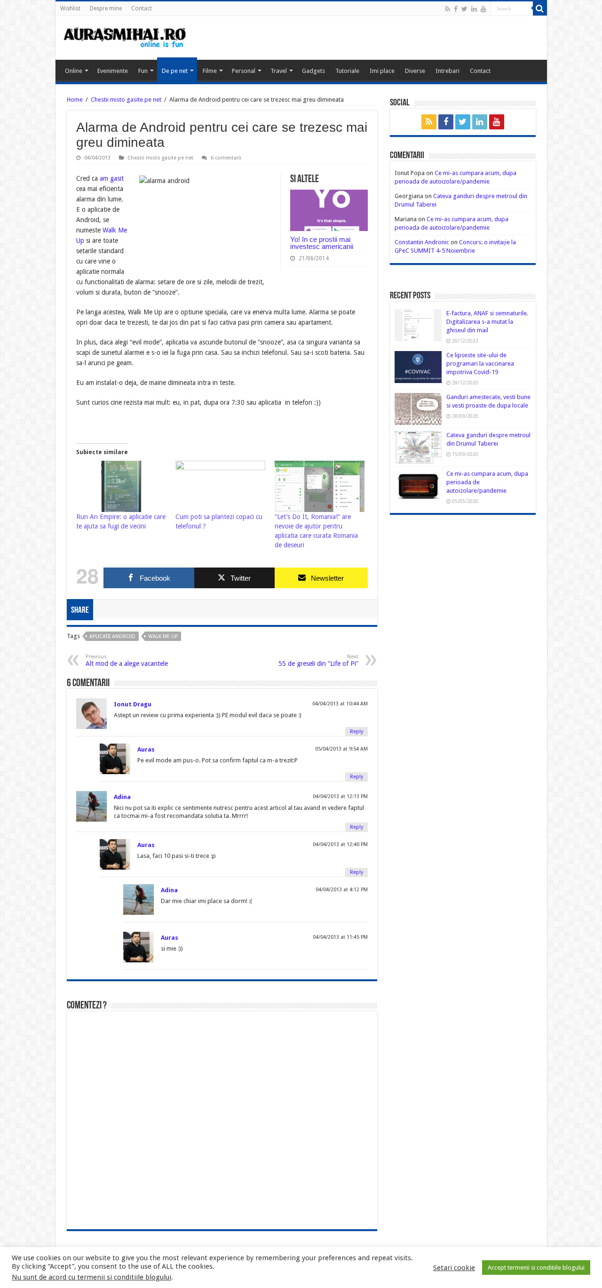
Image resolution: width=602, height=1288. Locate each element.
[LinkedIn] (474, 9)
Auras (146, 749)
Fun (143, 70)
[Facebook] (456, 9)
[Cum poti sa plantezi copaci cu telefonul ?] (220, 486)
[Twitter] (464, 9)
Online (73, 70)
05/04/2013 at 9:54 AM (341, 749)
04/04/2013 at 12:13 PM (340, 796)
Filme (210, 70)
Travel (278, 70)
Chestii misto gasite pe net (126, 99)
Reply (356, 731)
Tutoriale (347, 70)
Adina (122, 796)
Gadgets (313, 70)
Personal (243, 70)
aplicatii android (112, 636)
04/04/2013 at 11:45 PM (340, 937)
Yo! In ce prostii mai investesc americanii (321, 242)
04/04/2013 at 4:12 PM (342, 890)
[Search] (540, 8)
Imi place (382, 70)
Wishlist (70, 8)
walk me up (163, 636)
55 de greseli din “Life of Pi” (318, 660)
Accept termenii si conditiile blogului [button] (536, 1267)
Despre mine (106, 8)
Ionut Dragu (132, 704)
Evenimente (112, 70)
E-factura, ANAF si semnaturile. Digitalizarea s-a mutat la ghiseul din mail (487, 322)
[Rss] (447, 9)
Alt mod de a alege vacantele (127, 660)
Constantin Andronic (422, 242)
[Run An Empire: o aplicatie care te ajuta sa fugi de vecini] (121, 486)
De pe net (175, 70)
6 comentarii (226, 158)
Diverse (415, 70)
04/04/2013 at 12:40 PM (340, 844)
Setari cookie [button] (454, 1268)
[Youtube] (483, 9)
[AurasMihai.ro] (125, 36)
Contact (141, 8)
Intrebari (447, 70)
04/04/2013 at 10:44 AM (340, 704)
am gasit (111, 178)
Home (75, 99)
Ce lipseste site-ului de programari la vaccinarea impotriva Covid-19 (480, 364)
